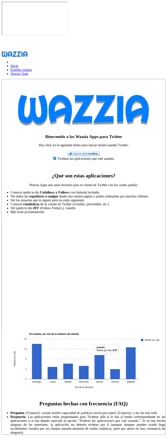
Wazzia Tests (19, 74)
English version (21, 70)
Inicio (14, 66)
